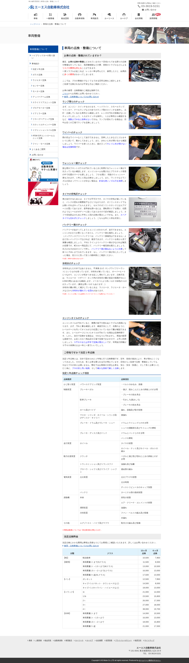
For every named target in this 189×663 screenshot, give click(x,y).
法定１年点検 (38, 69)
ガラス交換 (37, 75)
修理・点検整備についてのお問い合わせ (81, 97)
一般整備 (38, 640)
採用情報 (109, 640)
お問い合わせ (37, 155)
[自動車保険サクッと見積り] (43, 169)
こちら (65, 93)
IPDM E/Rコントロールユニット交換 (44, 137)
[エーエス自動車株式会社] (49, 7)
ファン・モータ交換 (41, 144)
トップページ (35, 24)
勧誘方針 (138, 640)
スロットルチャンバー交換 (44, 124)
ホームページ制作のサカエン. (150, 660)
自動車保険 (58, 640)
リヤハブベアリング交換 (43, 119)
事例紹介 (35, 63)
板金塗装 (48, 640)
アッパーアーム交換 (41, 97)
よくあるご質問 (38, 149)
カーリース (79, 640)
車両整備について (38, 49)
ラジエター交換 (39, 80)
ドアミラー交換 (39, 113)
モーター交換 (38, 91)
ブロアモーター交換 (41, 108)
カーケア (89, 640)
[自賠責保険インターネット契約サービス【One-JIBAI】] (43, 193)
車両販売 (68, 640)
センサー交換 (38, 86)
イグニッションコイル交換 (44, 130)
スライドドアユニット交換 (44, 102)
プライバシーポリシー (123, 640)
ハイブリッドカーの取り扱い (43, 56)
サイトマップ (149, 640)
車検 (30, 640)
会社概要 (99, 640)
